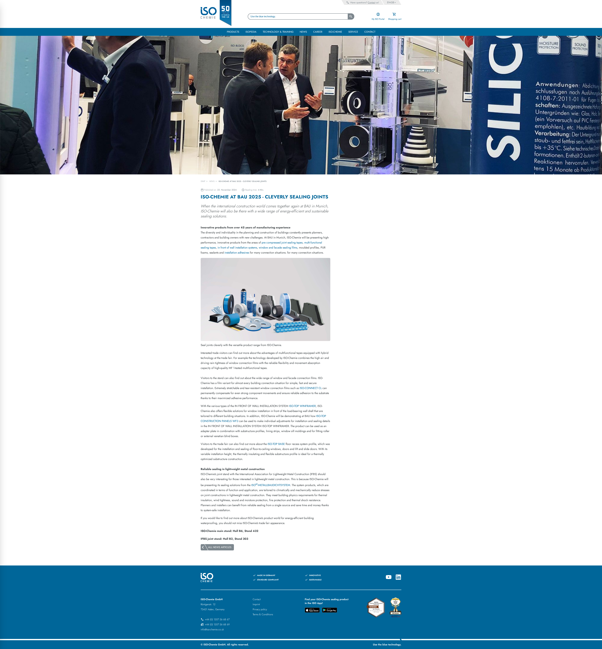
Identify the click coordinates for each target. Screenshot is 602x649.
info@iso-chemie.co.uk (212, 629)
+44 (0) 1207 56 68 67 (217, 619)
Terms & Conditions (263, 614)
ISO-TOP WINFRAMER (302, 406)
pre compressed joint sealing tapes (282, 243)
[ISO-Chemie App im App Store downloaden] (312, 611)
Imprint (256, 604)
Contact (257, 599)
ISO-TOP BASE (276, 444)
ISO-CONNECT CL (311, 388)
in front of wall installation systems (237, 248)
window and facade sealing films (278, 248)
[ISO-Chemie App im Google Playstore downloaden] (329, 611)
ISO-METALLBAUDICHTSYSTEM (270, 485)
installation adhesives (236, 253)
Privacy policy (260, 609)
